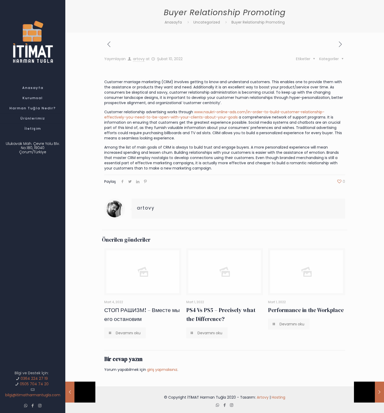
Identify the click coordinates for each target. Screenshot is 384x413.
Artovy (263, 397)
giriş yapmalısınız (162, 369)
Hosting (278, 397)
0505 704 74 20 (34, 384)
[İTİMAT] (32, 41)
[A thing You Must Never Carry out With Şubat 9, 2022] (80, 392)
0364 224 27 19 (34, 378)
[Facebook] (33, 405)
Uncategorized (206, 22)
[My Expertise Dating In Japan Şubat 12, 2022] (369, 392)
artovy (139, 58)
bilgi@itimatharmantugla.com (32, 395)
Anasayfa (173, 22)
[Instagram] (40, 405)
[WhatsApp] (25, 405)
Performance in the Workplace (306, 310)
